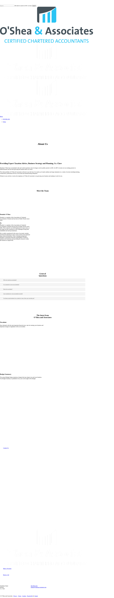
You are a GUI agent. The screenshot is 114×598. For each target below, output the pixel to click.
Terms (19, 596)
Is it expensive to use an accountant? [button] (11, 284)
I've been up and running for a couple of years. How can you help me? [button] (18, 298)
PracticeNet (30, 596)
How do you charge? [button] (7, 289)
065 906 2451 (34, 586)
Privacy (15, 596)
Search (34, 5)
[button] (1, 116)
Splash (36, 596)
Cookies (24, 596)
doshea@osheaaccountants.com (38, 587)
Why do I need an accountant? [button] (10, 280)
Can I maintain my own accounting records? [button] (13, 293)
